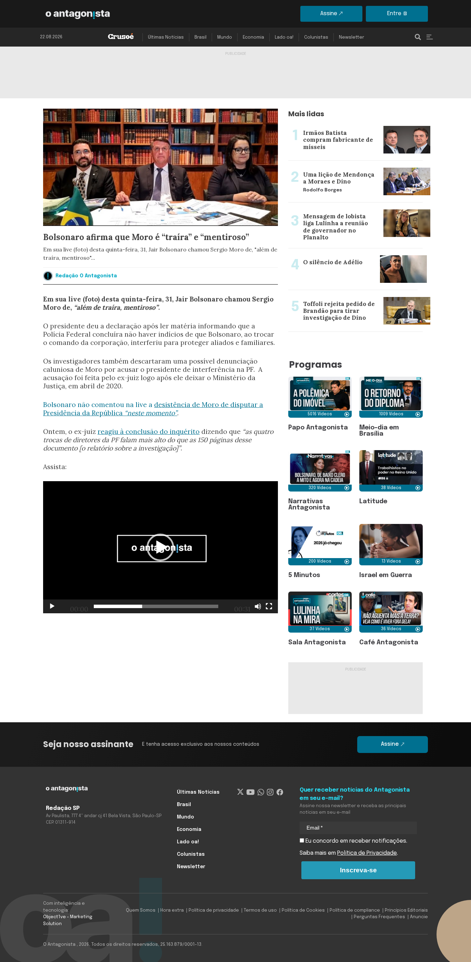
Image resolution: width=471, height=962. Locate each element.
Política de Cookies (303, 910)
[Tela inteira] (268, 606)
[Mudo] (257, 606)
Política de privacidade (214, 910)
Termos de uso (260, 910)
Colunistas (316, 37)
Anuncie (419, 917)
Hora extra (172, 910)
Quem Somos (141, 910)
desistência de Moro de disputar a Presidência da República (153, 408)
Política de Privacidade (367, 853)
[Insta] (270, 792)
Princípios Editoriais (406, 910)
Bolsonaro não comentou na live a (98, 404)
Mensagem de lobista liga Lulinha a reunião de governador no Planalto (349, 211)
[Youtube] (250, 792)
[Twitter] (240, 792)
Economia (253, 37)
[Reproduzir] (52, 606)
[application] (160, 547)
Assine (328, 14)
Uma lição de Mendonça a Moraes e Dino (341, 165)
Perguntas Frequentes (379, 917)
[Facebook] (280, 792)
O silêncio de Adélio (313, 252)
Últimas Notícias (166, 37)
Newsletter (351, 37)
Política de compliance (355, 910)
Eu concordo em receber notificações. (355, 841)
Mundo (224, 37)
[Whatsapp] (261, 792)
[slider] (156, 606)
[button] (160, 547)
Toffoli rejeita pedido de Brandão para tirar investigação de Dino (344, 298)
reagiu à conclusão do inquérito (149, 431)
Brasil (200, 37)
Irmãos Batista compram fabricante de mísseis (349, 123)
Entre (394, 14)
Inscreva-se (358, 870)
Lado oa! (284, 37)
